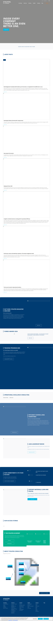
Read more (5, 91)
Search (42, 0)
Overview (9, 540)
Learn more (6, 29)
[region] (26, 619)
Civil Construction (13, 610)
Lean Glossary (29, 608)
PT (48, 0)
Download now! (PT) (32, 452)
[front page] (7, 2)
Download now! (14, 432)
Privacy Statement (15, 620)
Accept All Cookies (46, 618)
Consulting (20, 3)
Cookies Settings (35, 618)
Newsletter (45, 0)
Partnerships (37, 611)
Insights (34, 3)
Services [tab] (11, 397)
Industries (25, 3)
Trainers (20, 608)
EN (49, 0)
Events (36, 609)
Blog (42, 3)
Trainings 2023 (9, 543)
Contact (47, 3)
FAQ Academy (21, 610)
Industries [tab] (5, 397)
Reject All (40, 618)
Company (38, 3)
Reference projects (5, 608)
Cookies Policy (10, 620)
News (36, 608)
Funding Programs (21, 609)
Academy (29, 3)
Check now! (32, 499)
